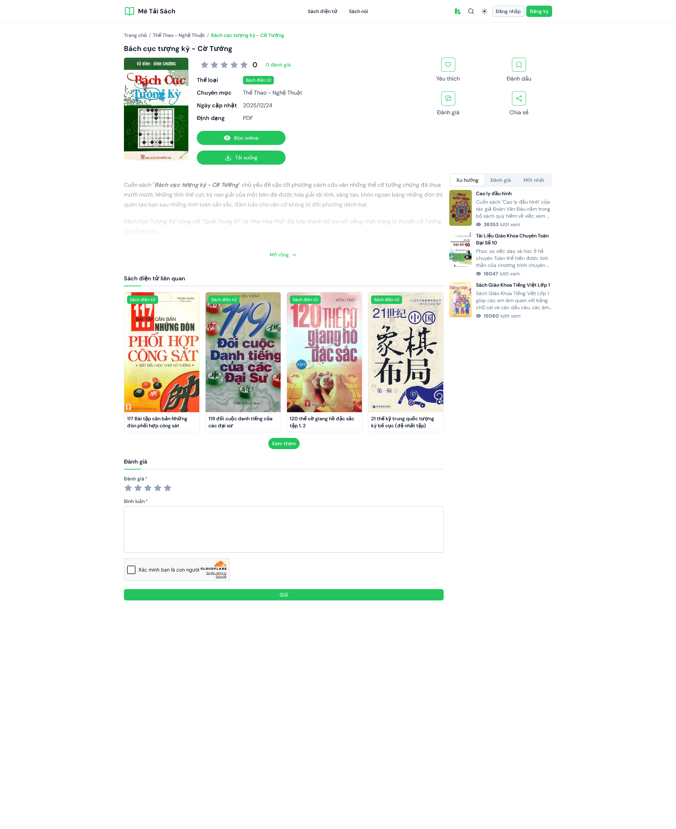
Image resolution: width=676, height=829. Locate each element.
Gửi (284, 595)
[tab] (467, 180)
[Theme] (484, 11)
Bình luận (134, 501)
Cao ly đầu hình (494, 193)
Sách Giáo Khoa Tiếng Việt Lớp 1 (513, 285)
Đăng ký (539, 11)
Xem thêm (284, 443)
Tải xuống (246, 157)
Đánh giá (134, 479)
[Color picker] (457, 11)
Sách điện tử (323, 11)
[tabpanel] (500, 254)
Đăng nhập (508, 11)
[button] (457, 11)
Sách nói (358, 11)
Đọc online (246, 138)
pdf (248, 118)
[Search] (471, 11)
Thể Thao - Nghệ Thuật (272, 92)
